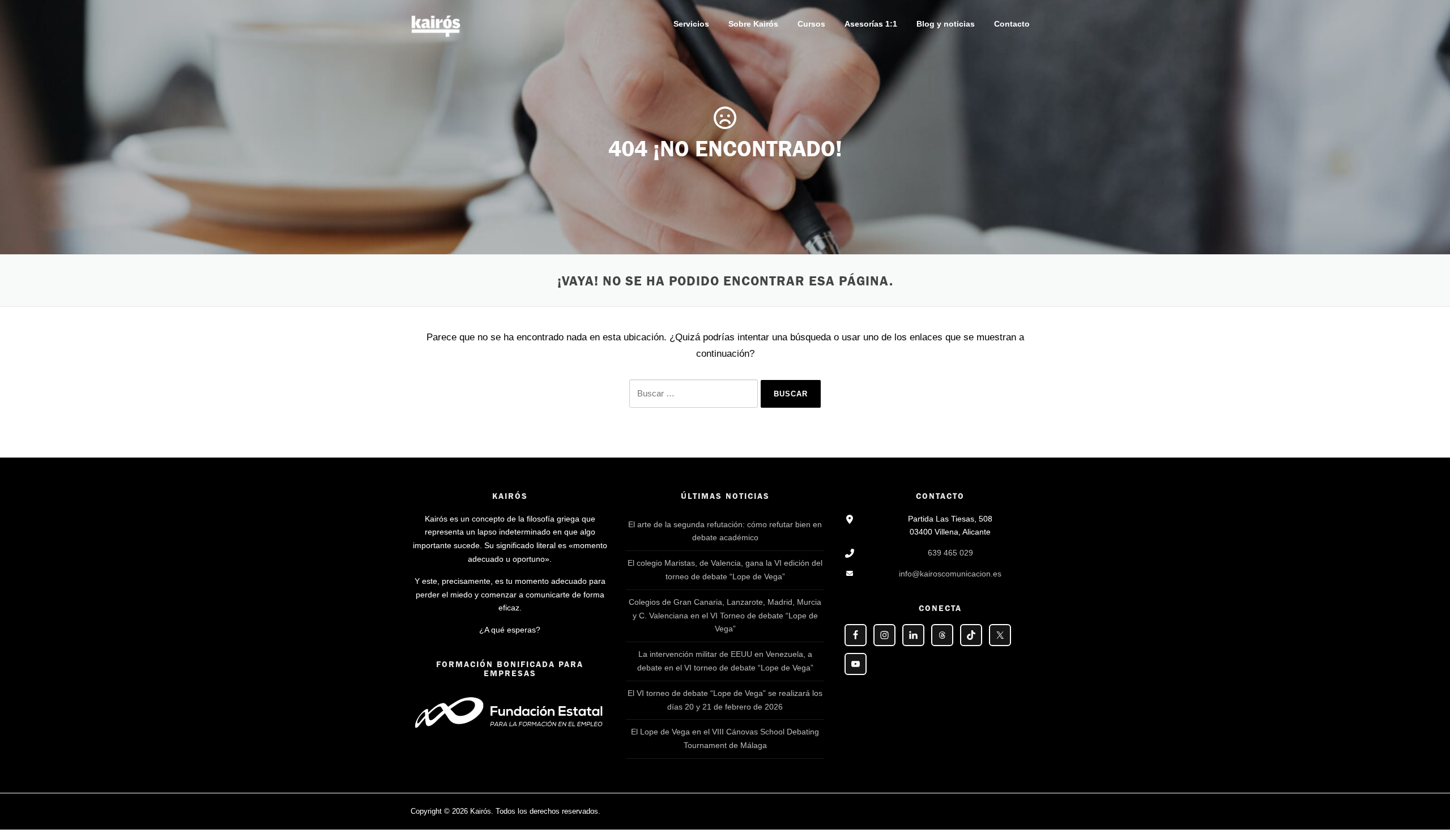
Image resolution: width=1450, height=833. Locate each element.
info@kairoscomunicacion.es (950, 573)
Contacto (1012, 23)
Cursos (811, 23)
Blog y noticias (945, 23)
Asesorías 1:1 (871, 23)
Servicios (691, 23)
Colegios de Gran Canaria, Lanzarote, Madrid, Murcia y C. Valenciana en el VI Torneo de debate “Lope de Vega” (725, 615)
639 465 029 (950, 552)
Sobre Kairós (753, 23)
